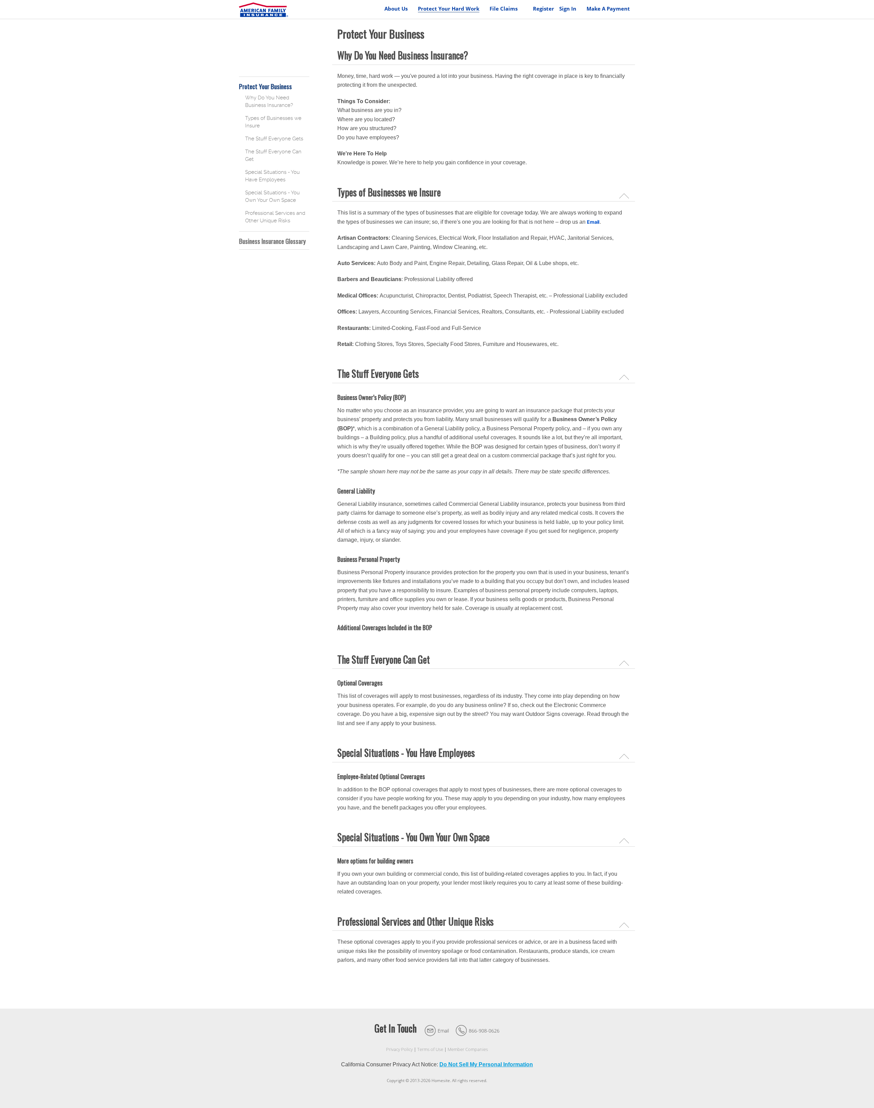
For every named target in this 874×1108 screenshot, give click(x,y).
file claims (504, 8)
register (543, 8)
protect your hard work (448, 8)
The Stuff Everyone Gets (274, 139)
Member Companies (468, 1049)
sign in (567, 8)
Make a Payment (608, 8)
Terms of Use (430, 1049)
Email (443, 1030)
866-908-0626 (484, 1030)
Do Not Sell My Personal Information (486, 1064)
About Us (396, 8)
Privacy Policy (399, 1049)
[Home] (263, 9)
